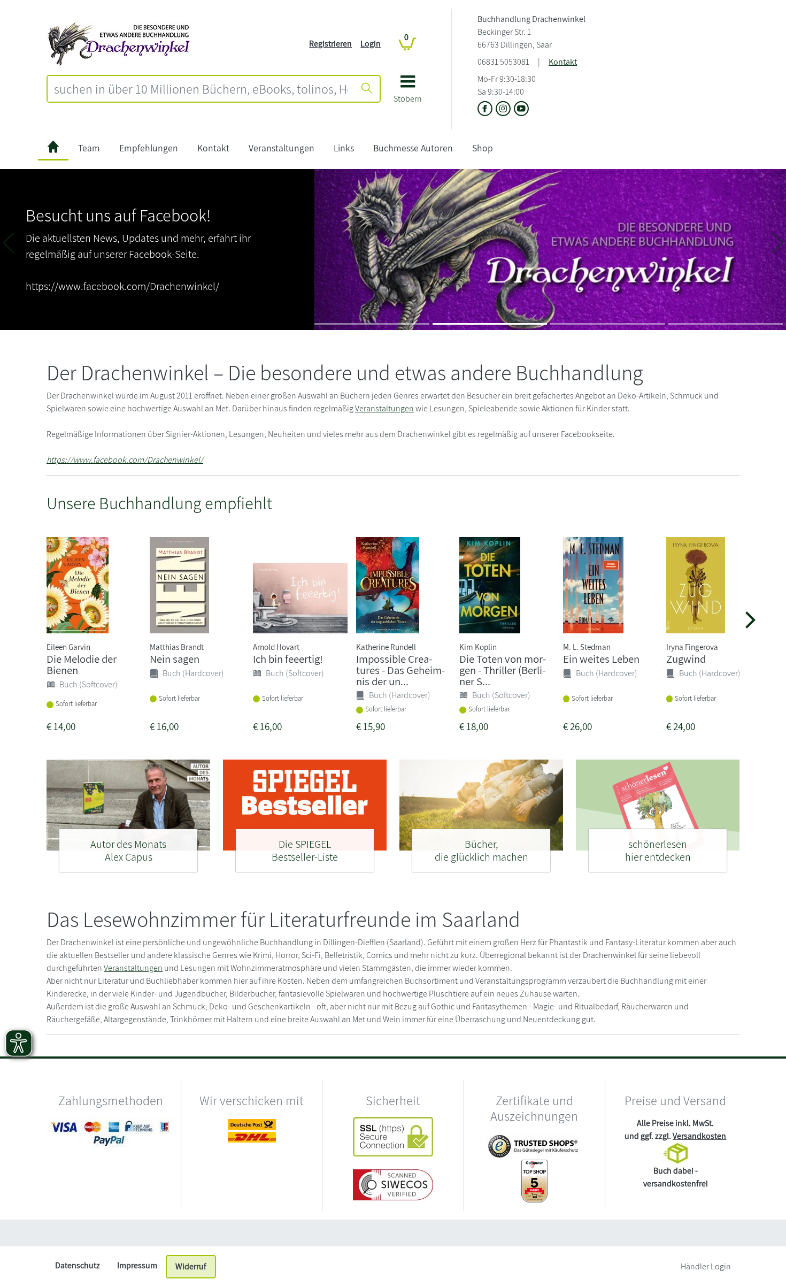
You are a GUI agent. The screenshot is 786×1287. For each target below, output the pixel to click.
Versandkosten (699, 1136)
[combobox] (201, 89)
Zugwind (686, 659)
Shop (482, 148)
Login (370, 43)
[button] (408, 92)
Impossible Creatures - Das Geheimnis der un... (400, 670)
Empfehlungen (148, 148)
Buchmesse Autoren (413, 148)
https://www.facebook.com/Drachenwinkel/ (125, 459)
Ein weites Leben (601, 659)
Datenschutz (77, 1265)
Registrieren (330, 43)
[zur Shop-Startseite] (119, 43)
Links (344, 148)
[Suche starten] (367, 89)
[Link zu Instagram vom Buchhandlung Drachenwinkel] (505, 109)
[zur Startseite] (53, 148)
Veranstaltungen (281, 148)
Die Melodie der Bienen (82, 664)
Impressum (137, 1265)
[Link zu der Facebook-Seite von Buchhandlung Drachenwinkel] (486, 109)
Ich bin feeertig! (288, 659)
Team (89, 148)
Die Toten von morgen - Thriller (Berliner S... (502, 670)
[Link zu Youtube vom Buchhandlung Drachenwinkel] (521, 109)
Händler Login (706, 1266)
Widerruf (190, 1266)
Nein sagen (174, 659)
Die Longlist (280, 205)
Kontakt (563, 61)
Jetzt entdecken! (376, 292)
